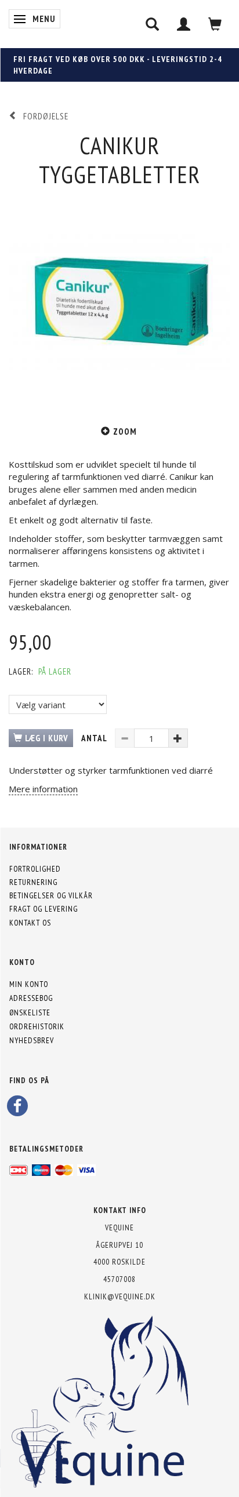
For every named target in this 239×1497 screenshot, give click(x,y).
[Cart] (215, 24)
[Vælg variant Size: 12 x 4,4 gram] (58, 704)
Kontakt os (30, 922)
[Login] (184, 24)
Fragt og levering (43, 909)
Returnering (33, 882)
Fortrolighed (35, 869)
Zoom (125, 431)
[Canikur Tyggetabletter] (119, 300)
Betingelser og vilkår (51, 895)
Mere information (43, 789)
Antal (95, 738)
